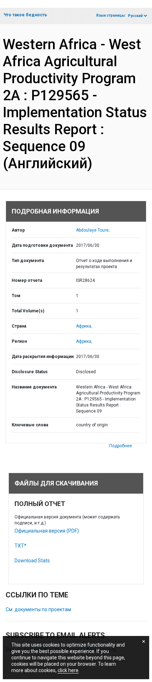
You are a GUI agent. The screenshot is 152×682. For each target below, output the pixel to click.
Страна (19, 326)
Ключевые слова (30, 424)
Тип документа (28, 260)
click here (68, 670)
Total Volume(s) (28, 310)
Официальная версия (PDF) (46, 531)
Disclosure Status (30, 371)
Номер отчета (27, 280)
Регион (19, 341)
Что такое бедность (25, 14)
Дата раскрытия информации (43, 356)
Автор (18, 230)
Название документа (34, 387)
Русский (135, 16)
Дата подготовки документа (42, 245)
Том (16, 295)
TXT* (20, 546)
